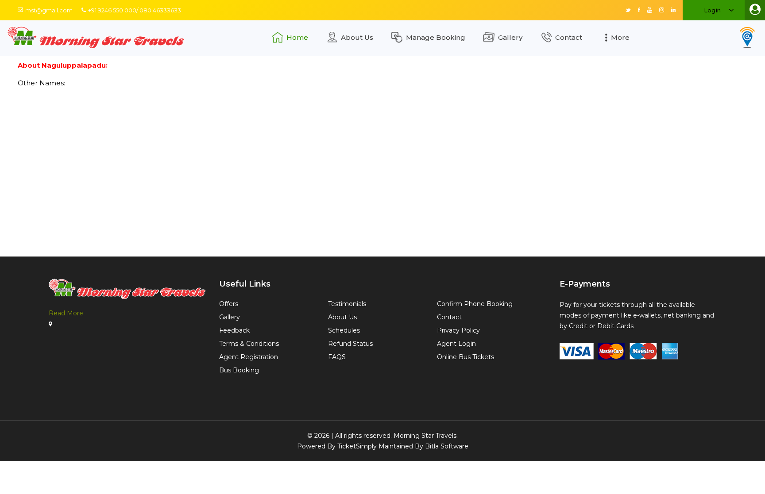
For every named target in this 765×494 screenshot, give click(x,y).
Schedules (344, 330)
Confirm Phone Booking (475, 304)
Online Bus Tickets (465, 357)
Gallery (510, 37)
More (620, 37)
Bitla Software (446, 446)
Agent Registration (248, 357)
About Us (357, 37)
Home (297, 37)
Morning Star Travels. (426, 436)
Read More (66, 313)
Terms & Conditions (249, 344)
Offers (228, 304)
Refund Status (350, 344)
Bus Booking (239, 370)
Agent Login (456, 344)
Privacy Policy (458, 330)
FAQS (337, 357)
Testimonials (347, 304)
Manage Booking (435, 37)
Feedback (234, 330)
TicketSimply (357, 446)
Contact (568, 37)
